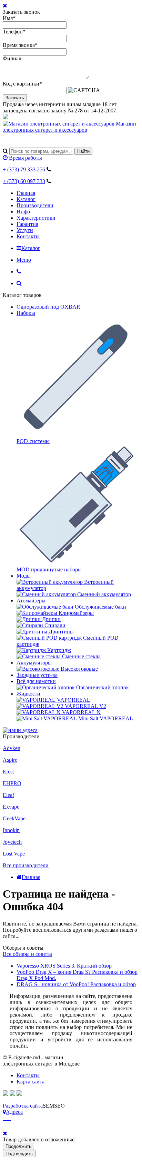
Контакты (28, 236)
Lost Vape (14, 854)
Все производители (26, 865)
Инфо (23, 211)
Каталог (26, 199)
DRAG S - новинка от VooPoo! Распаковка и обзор (76, 984)
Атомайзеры (31, 600)
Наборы (26, 313)
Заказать (15, 97)
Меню (24, 260)
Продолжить (18, 1146)
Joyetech (12, 842)
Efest (8, 771)
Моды (24, 576)
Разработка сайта (23, 1106)
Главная (26, 193)
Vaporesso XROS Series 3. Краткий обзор (64, 966)
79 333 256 (24, 169)
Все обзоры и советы (27, 954)
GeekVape (14, 818)
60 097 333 (24, 181)
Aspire (10, 760)
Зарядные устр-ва (37, 675)
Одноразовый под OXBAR (48, 307)
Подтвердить (19, 1153)
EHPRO (12, 783)
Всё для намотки (36, 681)
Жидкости (28, 694)
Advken (11, 748)
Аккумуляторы (34, 663)
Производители (35, 205)
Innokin (11, 830)
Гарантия (27, 224)
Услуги (25, 230)
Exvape (11, 807)
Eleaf (8, 795)
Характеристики (36, 218)
